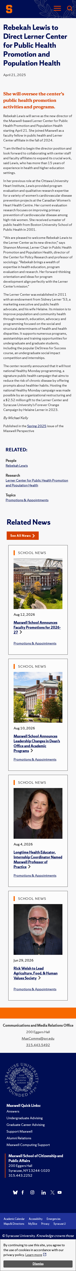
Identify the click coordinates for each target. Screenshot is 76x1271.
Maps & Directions (14, 1224)
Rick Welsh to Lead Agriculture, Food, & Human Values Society (36, 973)
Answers (12, 1111)
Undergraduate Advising (24, 1118)
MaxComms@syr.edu (38, 1038)
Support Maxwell (19, 1131)
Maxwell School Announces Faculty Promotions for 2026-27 (37, 627)
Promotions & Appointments (27, 500)
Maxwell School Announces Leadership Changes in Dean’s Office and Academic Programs (37, 743)
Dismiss (38, 1264)
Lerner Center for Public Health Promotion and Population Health (37, 482)
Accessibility (36, 1219)
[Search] (69, 8)
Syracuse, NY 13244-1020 (29, 1170)
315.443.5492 (38, 1044)
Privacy (45, 1224)
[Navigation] (57, 8)
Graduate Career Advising (25, 1124)
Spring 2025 (36, 426)
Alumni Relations (18, 1138)
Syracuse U (60, 1224)
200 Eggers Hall (20, 1165)
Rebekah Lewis (17, 465)
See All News (20, 536)
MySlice (32, 1224)
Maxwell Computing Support (28, 1144)
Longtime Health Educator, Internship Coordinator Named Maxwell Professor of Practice (38, 859)
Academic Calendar (14, 1219)
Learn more (33, 1254)
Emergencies (53, 1219)
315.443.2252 (20, 1175)
